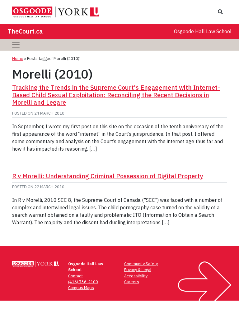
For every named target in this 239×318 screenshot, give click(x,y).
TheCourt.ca (25, 31)
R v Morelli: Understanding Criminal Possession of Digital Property (107, 176)
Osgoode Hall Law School (203, 31)
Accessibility (136, 276)
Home (17, 58)
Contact (75, 276)
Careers (131, 281)
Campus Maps (81, 287)
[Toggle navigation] (15, 45)
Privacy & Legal (137, 269)
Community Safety (141, 263)
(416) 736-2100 (83, 281)
